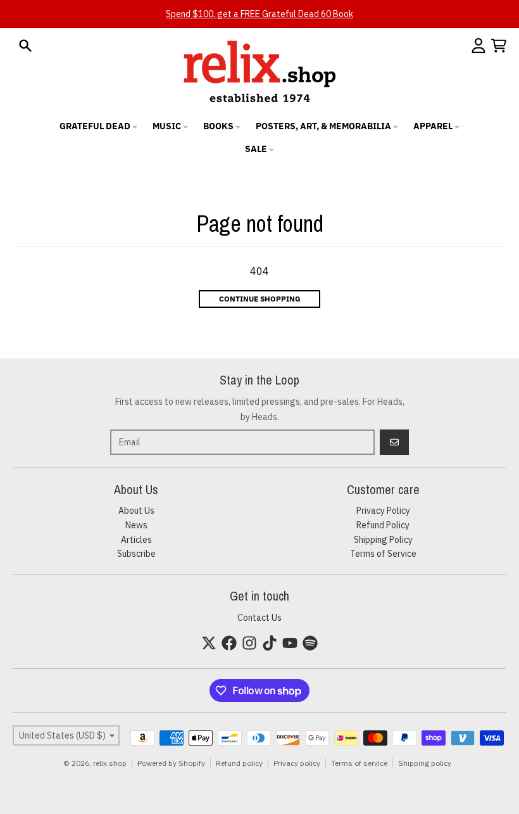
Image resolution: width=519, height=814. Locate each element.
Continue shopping (260, 298)
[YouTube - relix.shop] (289, 643)
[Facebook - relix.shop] (229, 643)
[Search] (25, 45)
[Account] (478, 45)
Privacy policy (296, 763)
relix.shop (110, 763)
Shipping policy (424, 763)
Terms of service (359, 763)
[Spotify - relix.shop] (310, 643)
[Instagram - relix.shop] (249, 643)
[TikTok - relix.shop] (269, 643)
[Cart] (498, 45)
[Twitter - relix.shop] (208, 643)
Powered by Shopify (171, 763)
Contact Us (259, 617)
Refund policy (239, 763)
